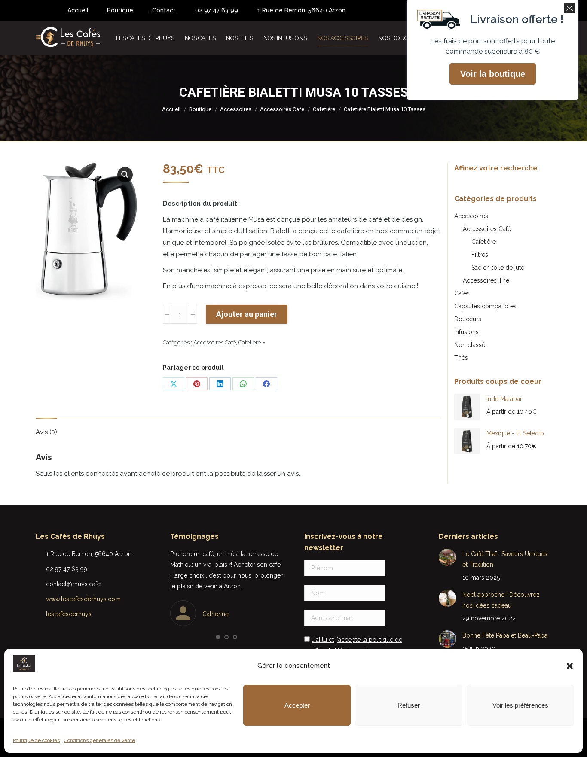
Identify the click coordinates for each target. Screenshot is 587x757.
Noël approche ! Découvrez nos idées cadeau (501, 600)
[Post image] (447, 557)
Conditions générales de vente (99, 740)
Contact (163, 10)
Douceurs (467, 319)
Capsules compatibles (485, 306)
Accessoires (471, 216)
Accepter (297, 705)
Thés (461, 357)
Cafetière (249, 342)
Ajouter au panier (246, 314)
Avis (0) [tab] (46, 432)
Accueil (77, 10)
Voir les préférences (520, 705)
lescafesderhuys (69, 614)
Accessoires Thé (486, 280)
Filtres (479, 254)
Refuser (408, 705)
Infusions (466, 331)
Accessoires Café (214, 342)
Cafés (462, 293)
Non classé (469, 344)
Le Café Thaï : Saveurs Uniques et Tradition (504, 559)
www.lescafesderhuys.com (83, 599)
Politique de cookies (36, 740)
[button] (570, 666)
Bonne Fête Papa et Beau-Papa (504, 635)
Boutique (119, 10)
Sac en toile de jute (497, 267)
